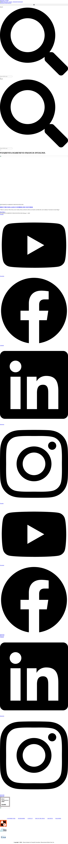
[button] (34, 5)
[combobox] (6, 76)
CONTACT (30, 818)
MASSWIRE (58, 818)
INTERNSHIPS (21, 818)
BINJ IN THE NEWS (40, 818)
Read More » (3, 212)
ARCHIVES (50, 818)
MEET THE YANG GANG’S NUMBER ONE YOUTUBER (16, 207)
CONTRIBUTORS (11, 818)
